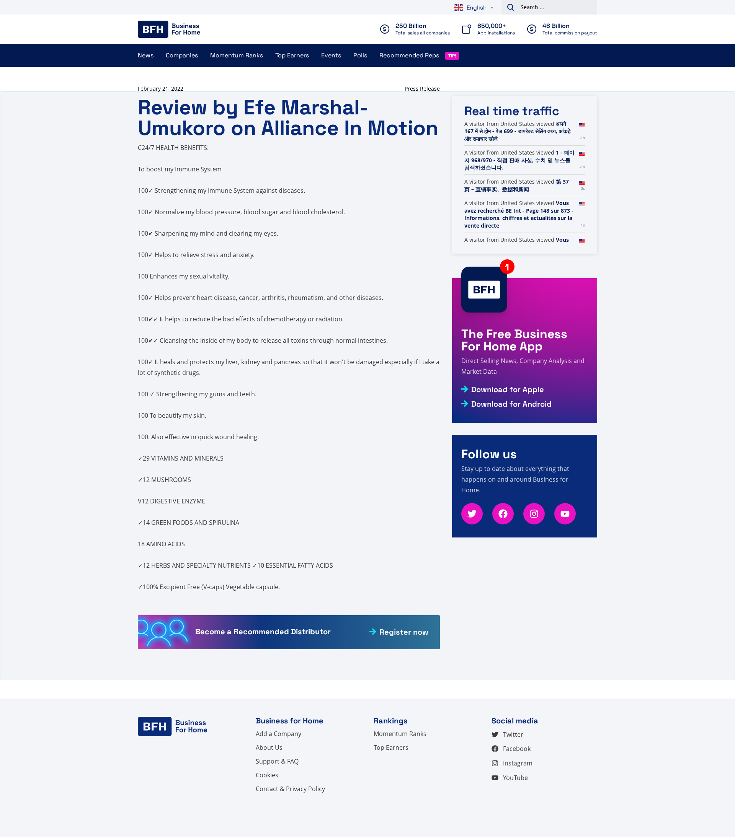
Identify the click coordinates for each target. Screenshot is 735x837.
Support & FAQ (277, 761)
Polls (360, 55)
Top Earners (292, 55)
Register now (403, 632)
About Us (269, 747)
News (146, 55)
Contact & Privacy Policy (290, 789)
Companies (182, 55)
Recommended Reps (409, 55)
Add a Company (278, 734)
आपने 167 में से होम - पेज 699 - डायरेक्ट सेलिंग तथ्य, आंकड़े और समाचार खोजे (517, 131)
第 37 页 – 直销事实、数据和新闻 (516, 185)
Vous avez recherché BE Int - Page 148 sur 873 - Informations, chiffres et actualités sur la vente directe (518, 214)
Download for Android (511, 404)
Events (331, 55)
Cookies (267, 775)
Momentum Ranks (236, 55)
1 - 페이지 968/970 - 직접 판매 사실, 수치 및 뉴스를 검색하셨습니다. (519, 160)
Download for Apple (507, 389)
